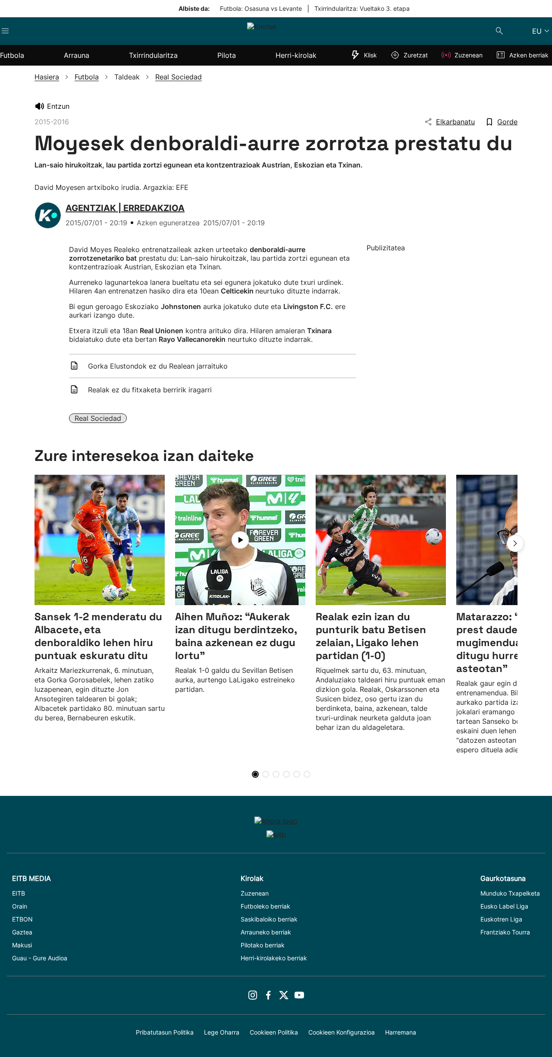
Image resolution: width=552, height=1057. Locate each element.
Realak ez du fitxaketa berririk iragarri (150, 389)
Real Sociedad (98, 418)
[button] (515, 543)
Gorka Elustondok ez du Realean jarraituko (158, 366)
